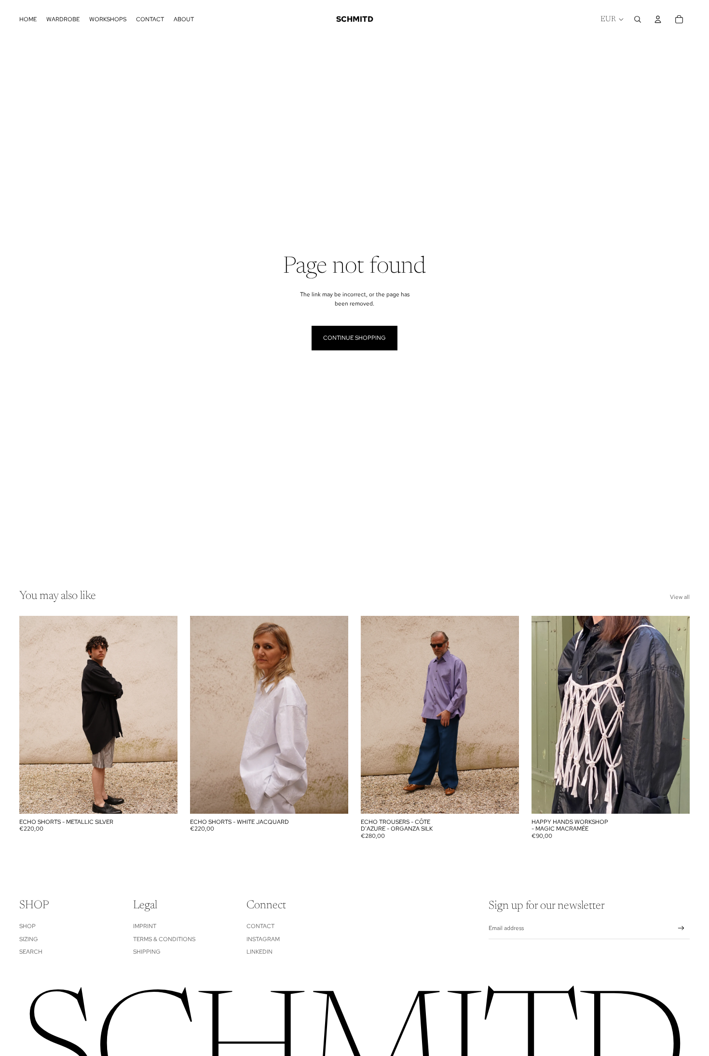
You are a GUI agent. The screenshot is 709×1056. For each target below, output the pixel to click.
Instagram (263, 939)
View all (680, 597)
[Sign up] (681, 928)
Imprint (144, 926)
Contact (260, 926)
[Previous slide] (33, 714)
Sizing (28, 939)
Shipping (147, 952)
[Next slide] (163, 714)
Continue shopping (354, 338)
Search (30, 952)
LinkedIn (259, 952)
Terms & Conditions (164, 939)
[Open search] (637, 19)
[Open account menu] (657, 19)
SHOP (27, 926)
